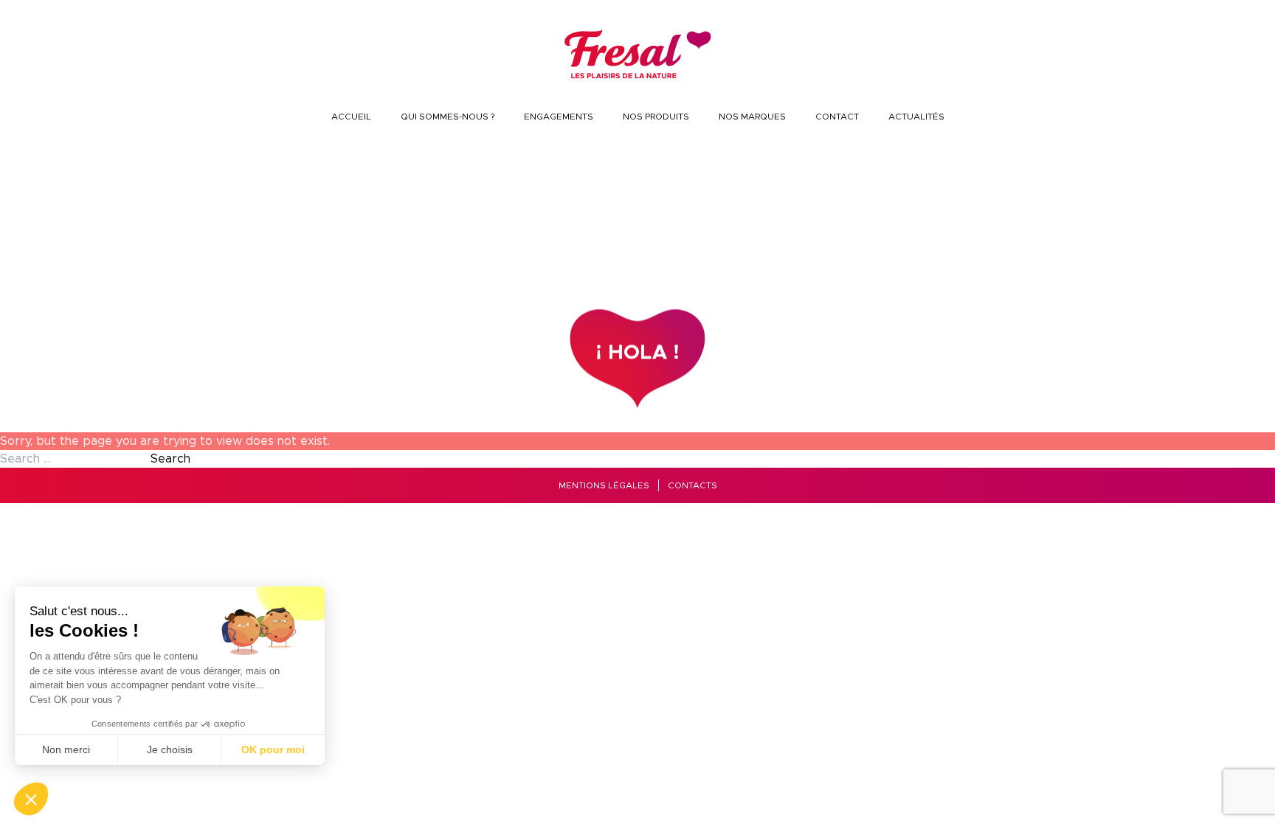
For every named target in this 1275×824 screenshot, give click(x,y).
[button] (31, 799)
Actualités (916, 116)
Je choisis (170, 749)
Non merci (66, 749)
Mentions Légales (604, 485)
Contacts (692, 485)
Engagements (558, 116)
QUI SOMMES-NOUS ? (447, 116)
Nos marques (752, 116)
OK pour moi (273, 749)
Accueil (351, 116)
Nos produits (656, 116)
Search (170, 459)
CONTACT (837, 116)
